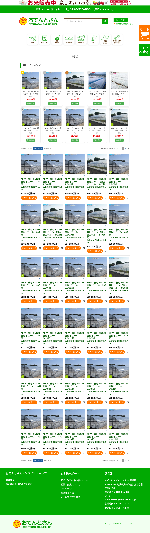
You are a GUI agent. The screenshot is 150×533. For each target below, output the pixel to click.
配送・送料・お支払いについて (76, 480)
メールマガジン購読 (70, 497)
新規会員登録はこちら (123, 24)
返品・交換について (70, 484)
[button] (117, 148)
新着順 (30, 148)
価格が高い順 (48, 148)
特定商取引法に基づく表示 (19, 484)
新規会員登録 (67, 493)
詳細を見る (30, 103)
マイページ (66, 488)
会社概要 (10, 480)
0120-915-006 (80, 9)
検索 (105, 21)
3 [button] (125, 148)
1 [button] (120, 148)
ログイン (120, 20)
